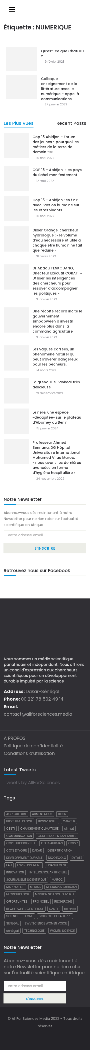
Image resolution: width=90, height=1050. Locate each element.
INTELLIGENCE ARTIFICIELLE (48, 872)
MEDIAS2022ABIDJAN (61, 887)
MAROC (57, 879)
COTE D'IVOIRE (16, 850)
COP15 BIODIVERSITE (21, 843)
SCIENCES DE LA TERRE (55, 916)
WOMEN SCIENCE (62, 930)
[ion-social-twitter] (45, 1036)
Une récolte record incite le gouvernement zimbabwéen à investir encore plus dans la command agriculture (57, 321)
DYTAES (77, 858)
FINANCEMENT (56, 865)
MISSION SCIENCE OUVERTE (54, 894)
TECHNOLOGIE (34, 930)
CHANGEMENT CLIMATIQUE (39, 828)
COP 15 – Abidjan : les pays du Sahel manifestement (57, 172)
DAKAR (37, 850)
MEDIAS (35, 887)
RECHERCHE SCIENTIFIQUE (25, 909)
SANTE (53, 909)
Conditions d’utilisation (29, 753)
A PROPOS (15, 738)
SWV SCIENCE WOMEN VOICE (45, 923)
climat (69, 828)
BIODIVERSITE (47, 821)
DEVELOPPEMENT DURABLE (24, 858)
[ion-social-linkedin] (55, 1036)
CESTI (10, 828)
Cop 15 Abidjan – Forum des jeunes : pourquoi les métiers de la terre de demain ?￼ (55, 144)
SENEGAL (12, 923)
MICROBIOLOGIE (18, 894)
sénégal (12, 930)
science (70, 909)
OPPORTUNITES (17, 901)
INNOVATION (15, 872)
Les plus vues (19, 123)
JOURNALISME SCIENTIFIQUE (26, 879)
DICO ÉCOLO (57, 858)
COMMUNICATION (19, 836)
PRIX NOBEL (41, 901)
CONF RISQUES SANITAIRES (57, 836)
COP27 (73, 843)
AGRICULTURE (16, 814)
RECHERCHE (63, 901)
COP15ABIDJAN (52, 843)
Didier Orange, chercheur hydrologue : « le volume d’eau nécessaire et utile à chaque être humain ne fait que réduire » (57, 240)
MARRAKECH (15, 887)
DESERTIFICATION (60, 850)
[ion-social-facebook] (35, 1036)
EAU (9, 865)
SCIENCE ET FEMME (19, 916)
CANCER (69, 821)
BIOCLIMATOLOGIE (19, 821)
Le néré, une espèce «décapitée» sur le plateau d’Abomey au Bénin (56, 417)
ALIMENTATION (42, 814)
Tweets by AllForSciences (32, 782)
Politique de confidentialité (33, 746)
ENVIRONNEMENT (29, 865)
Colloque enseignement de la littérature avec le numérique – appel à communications (60, 88)
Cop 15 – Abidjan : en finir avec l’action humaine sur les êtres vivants (56, 205)
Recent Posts (71, 123)
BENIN (62, 814)
